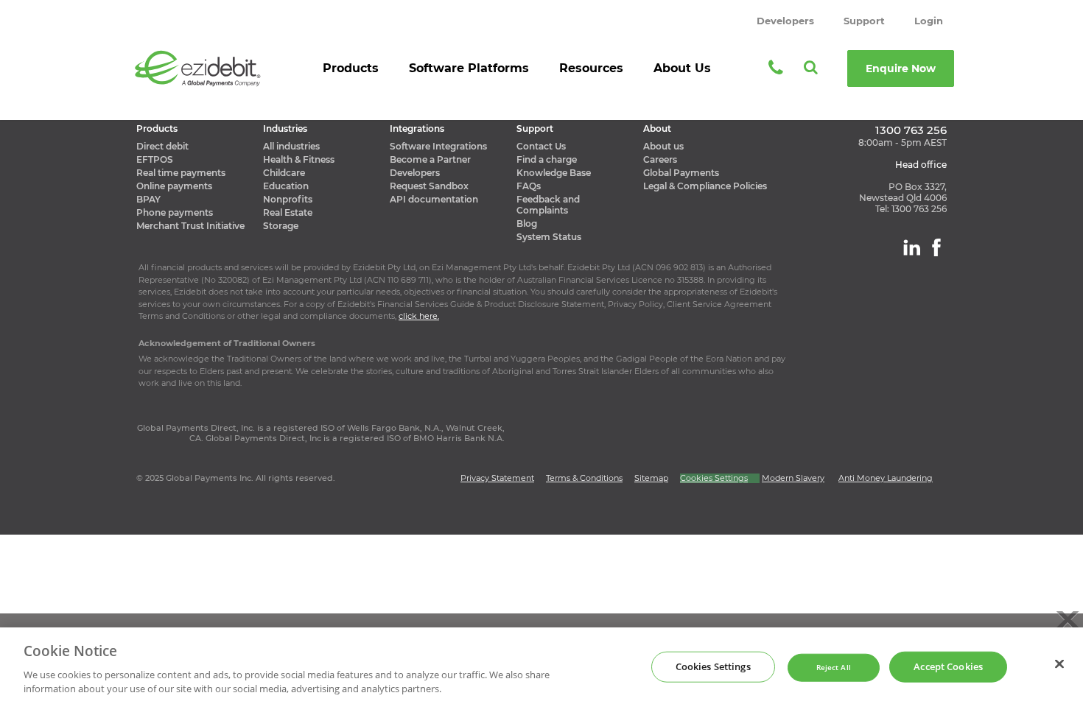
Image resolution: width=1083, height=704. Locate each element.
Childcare (284, 172)
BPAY (148, 199)
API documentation (434, 199)
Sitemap (651, 478)
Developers (785, 21)
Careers (660, 159)
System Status (548, 236)
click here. (419, 316)
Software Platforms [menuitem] (469, 68)
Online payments (174, 185)
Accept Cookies (948, 666)
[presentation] (352, 73)
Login (928, 21)
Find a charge (546, 159)
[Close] (1059, 664)
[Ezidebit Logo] (197, 68)
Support (864, 21)
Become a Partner (430, 159)
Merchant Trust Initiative (190, 225)
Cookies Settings (713, 666)
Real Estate (287, 212)
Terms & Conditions (584, 478)
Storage (280, 225)
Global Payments (681, 172)
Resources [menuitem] (591, 68)
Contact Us (541, 146)
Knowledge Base (553, 172)
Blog (526, 223)
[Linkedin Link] (911, 247)
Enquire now (901, 68)
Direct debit (162, 146)
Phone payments (174, 212)
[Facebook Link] (936, 247)
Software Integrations (438, 146)
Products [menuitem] (351, 68)
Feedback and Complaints (548, 205)
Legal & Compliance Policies (705, 185)
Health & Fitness (298, 159)
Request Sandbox (429, 185)
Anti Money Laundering (885, 478)
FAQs (528, 185)
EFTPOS (154, 159)
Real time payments (180, 172)
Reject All (833, 667)
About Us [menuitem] (682, 68)
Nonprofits (287, 199)
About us (663, 146)
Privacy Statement (497, 478)
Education (286, 185)
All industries (291, 146)
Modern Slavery (793, 478)
